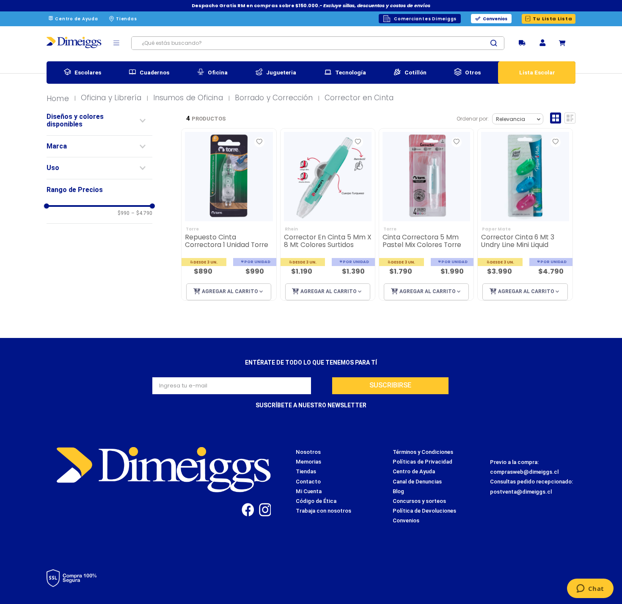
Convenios (495, 19)
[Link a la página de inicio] (60, 99)
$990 (123, 213)
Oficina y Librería (111, 98)
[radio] (555, 118)
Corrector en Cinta (359, 98)
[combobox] (317, 43)
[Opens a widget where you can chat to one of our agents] (590, 589)
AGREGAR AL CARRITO (230, 291)
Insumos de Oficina (188, 98)
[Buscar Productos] (497, 43)
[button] (542, 43)
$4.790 (141, 213)
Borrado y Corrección (274, 98)
